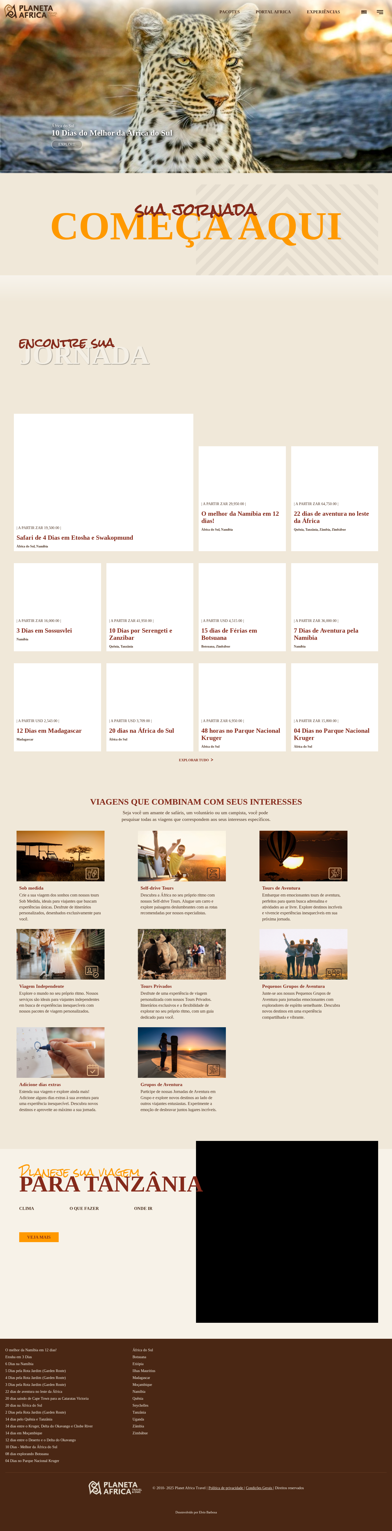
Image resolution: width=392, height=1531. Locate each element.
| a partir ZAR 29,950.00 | (223, 504)
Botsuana (139, 1357)
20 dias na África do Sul (141, 730)
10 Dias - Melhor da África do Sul (31, 1447)
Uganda (138, 1419)
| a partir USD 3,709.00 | (130, 721)
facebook (263, 1355)
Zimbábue (140, 1433)
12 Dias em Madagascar (49, 730)
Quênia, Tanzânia (121, 646)
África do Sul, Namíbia (32, 546)
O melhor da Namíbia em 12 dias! (31, 1350)
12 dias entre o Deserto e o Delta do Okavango (40, 1440)
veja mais (39, 1237)
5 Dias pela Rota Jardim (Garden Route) (35, 1371)
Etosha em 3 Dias (18, 1357)
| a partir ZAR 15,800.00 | (316, 721)
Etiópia (138, 1364)
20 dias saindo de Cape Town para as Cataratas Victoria (47, 1399)
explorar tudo (194, 760)
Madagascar (25, 739)
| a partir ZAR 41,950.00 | (131, 621)
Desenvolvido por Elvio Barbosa (196, 1512)
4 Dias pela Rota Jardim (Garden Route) (35, 1378)
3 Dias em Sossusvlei (44, 630)
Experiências (323, 12)
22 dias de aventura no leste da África (33, 1392)
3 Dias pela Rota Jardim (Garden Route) (35, 1385)
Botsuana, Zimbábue (215, 646)
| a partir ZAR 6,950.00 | (222, 721)
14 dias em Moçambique (23, 1433)
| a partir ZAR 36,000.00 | (316, 621)
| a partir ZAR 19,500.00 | (39, 528)
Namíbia (22, 639)
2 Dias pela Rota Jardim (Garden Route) (35, 1412)
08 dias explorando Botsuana (27, 1454)
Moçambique (142, 1385)
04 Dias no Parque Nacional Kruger (32, 1461)
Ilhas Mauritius (144, 1371)
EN (364, 12)
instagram (275, 1355)
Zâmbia (138, 1426)
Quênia (138, 1399)
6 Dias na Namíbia (19, 1364)
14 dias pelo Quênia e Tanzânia (28, 1419)
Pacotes (229, 12)
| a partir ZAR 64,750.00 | (316, 504)
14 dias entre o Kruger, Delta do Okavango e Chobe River (49, 1426)
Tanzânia (139, 1412)
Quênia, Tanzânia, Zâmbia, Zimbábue (320, 529)
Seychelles (140, 1405)
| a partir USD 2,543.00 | (38, 721)
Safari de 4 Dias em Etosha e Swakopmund (75, 537)
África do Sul (118, 739)
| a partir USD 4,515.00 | (222, 621)
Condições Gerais (259, 1488)
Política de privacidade (226, 1488)
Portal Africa (273, 12)
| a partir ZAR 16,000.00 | (39, 621)
